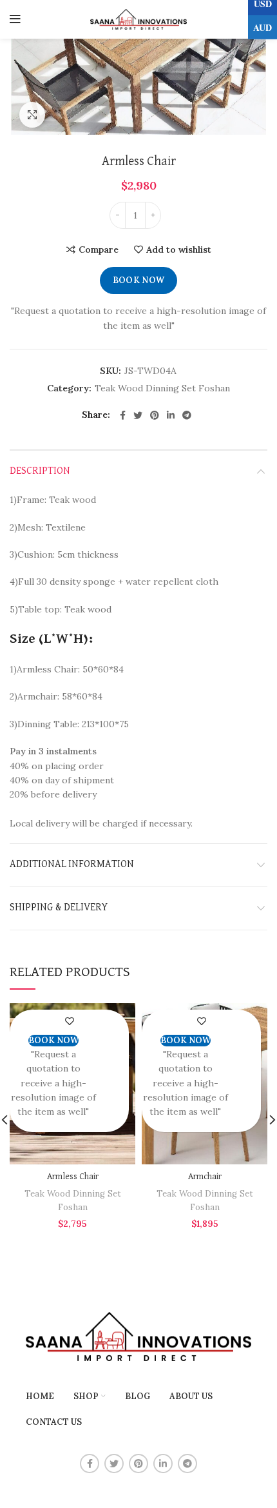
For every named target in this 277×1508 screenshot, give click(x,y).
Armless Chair (73, 1176)
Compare (99, 249)
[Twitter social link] (137, 415)
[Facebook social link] (122, 415)
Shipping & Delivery (59, 908)
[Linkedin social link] (170, 415)
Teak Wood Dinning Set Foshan (162, 388)
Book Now (138, 280)
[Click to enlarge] (32, 115)
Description (40, 471)
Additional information (72, 864)
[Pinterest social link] (154, 415)
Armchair (205, 1176)
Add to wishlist (178, 249)
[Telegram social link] (186, 415)
